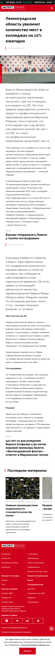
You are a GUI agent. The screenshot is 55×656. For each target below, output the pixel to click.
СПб (3, 585)
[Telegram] (38, 621)
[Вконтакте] (17, 621)
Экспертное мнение (15, 502)
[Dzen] (6, 621)
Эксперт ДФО (7, 593)
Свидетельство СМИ (36, 593)
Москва (4, 580)
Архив (30, 580)
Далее (8, 230)
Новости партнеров (36, 563)
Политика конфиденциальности (14, 628)
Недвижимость (34, 567)
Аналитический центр (38, 576)
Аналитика (5, 567)
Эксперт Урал (7, 602)
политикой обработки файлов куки (35, 645)
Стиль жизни (33, 554)
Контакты (31, 589)
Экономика (6, 554)
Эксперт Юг (6, 598)
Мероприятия (33, 558)
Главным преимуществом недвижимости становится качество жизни (22, 510)
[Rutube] (27, 621)
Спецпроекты (33, 602)
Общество (5, 558)
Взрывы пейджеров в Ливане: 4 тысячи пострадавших (27, 236)
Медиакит (32, 598)
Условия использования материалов (16, 632)
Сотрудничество (35, 585)
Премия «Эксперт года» (38, 571)
